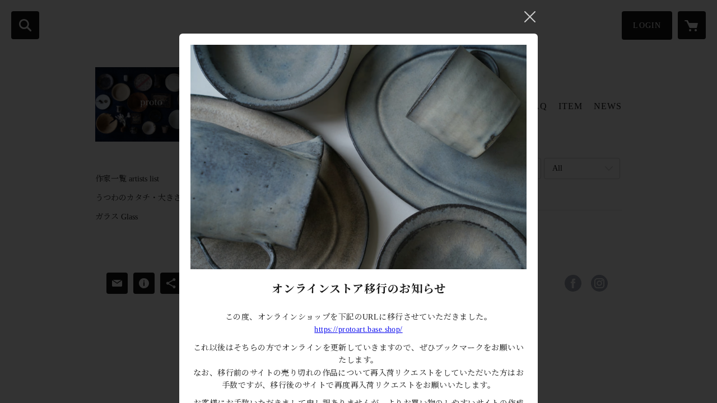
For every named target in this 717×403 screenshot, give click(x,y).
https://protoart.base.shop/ (358, 329)
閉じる (530, 16)
